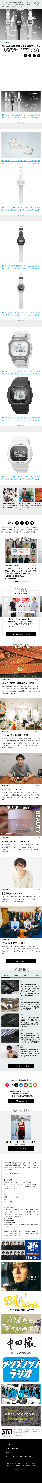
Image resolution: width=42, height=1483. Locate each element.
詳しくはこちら (36, 4)
